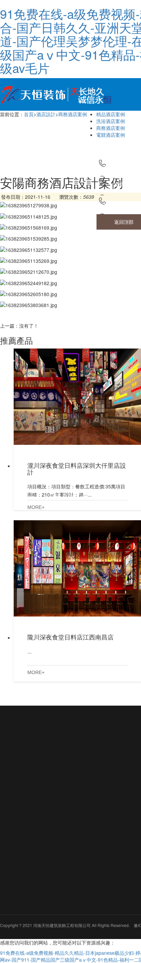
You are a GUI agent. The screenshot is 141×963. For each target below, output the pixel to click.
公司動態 (72, 812)
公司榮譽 (22, 813)
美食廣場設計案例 (107, 901)
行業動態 (72, 824)
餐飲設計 (107, 793)
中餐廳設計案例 (107, 880)
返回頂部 (123, 221)
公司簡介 (25, 788)
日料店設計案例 (107, 816)
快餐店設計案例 (107, 922)
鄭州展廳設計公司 (72, 754)
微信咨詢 (123, 184)
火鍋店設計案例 (107, 837)
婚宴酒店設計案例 (107, 859)
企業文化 (22, 801)
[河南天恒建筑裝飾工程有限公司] (58, 93)
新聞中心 (72, 793)
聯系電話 (123, 202)
